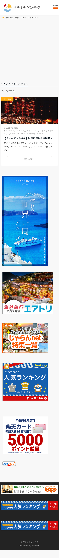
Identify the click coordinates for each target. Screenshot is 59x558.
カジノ (21, 131)
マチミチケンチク (31, 542)
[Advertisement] (29, 51)
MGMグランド (12, 131)
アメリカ (7, 99)
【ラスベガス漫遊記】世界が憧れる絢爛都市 (28, 138)
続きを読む (29, 159)
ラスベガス (41, 133)
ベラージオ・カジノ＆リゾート (23, 133)
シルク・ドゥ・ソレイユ (35, 131)
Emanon (35, 545)
